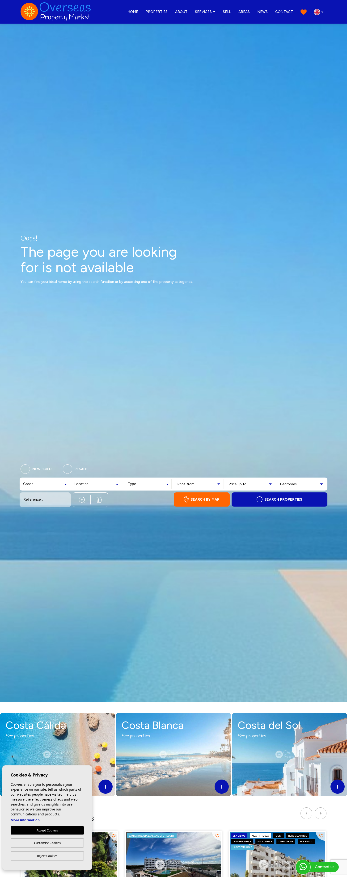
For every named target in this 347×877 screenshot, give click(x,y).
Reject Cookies (47, 856)
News (262, 12)
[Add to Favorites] (113, 836)
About (181, 12)
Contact (284, 12)
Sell (227, 12)
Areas (244, 12)
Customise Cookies (47, 843)
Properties (157, 12)
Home (132, 12)
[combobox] (45, 484)
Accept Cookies (47, 830)
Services (203, 12)
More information (25, 820)
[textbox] (34, 484)
